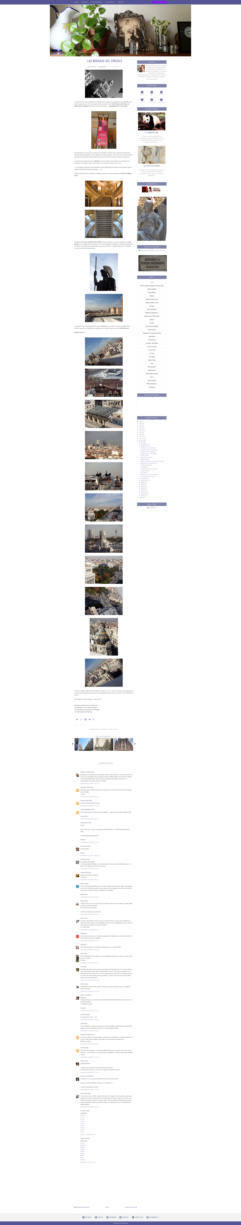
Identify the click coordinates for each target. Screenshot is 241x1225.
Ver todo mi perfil (151, 79)
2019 (141, 423)
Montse (82, 883)
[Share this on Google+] (80, 719)
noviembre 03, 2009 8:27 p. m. (89, 1044)
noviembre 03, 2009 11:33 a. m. (90, 991)
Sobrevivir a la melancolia (148, 463)
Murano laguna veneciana (152, 373)
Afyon (82, 1157)
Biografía (152, 319)
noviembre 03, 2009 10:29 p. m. (90, 1057)
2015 (141, 431)
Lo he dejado (152, 357)
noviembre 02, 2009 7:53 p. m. (89, 914)
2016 (141, 429)
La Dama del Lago (146, 465)
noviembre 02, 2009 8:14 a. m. (89, 805)
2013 (141, 434)
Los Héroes (143, 473)
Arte (152, 282)
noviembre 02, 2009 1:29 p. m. (89, 880)
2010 (141, 440)
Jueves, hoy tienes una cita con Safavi (152, 461)
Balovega (152, 296)
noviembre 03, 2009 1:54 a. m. (89, 963)
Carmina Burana (152, 340)
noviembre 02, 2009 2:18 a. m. (89, 783)
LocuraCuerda (144, 471)
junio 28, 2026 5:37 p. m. (88, 1134)
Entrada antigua (130, 1207)
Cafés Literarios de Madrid (152, 326)
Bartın (82, 1155)
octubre (143, 478)
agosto (143, 482)
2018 (141, 425)
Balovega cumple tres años (152, 302)
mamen (82, 1048)
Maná (152, 363)
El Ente (82, 984)
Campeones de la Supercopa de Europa (152, 333)
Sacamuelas (144, 467)
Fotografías (105, 729)
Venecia (152, 377)
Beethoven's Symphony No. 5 (152, 313)
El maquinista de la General (149, 450)
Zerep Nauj (84, 1093)
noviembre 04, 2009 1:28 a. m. (89, 1089)
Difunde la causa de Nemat (149, 474)
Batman (82, 1147)
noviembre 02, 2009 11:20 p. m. (90, 950)
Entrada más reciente (83, 1207)
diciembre (144, 444)
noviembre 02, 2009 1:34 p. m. (89, 897)
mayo (143, 488)
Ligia (82, 933)
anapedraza (84, 822)
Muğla (82, 1151)
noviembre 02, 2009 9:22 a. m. (89, 842)
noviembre (144, 446)
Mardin (82, 1149)
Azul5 (82, 1023)
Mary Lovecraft (85, 1076)
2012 (141, 436)
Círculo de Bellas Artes (95, 729)
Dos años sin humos (152, 346)
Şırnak (82, 1153)
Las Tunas (151, 353)
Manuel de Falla (152, 360)
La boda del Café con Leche (149, 469)
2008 (141, 497)
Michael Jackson (152, 370)
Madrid (110, 729)
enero (143, 495)
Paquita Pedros (85, 787)
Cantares (83, 859)
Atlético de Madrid (152, 289)
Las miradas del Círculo (147, 476)
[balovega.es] (152, 192)
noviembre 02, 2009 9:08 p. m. (89, 929)
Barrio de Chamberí (151, 309)
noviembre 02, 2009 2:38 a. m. (89, 796)
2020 (141, 421)
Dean (82, 953)
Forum (82, 1115)
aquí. (101, 169)
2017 (141, 427)
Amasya (82, 1159)
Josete (82, 918)
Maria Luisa (84, 995)
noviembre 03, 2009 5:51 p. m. (89, 1010)
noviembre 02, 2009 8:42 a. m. (89, 819)
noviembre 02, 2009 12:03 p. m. (90, 855)
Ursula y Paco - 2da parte (148, 453)
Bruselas (152, 323)
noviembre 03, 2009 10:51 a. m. (90, 980)
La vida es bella (151, 350)
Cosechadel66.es (85, 809)
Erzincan (83, 1145)
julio (142, 484)
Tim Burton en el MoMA (147, 448)
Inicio (107, 1207)
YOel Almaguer (151, 387)
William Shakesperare (152, 384)
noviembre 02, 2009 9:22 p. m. (89, 941)
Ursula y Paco (144, 455)
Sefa (81, 944)
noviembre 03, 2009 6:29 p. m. (89, 1019)
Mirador (115, 729)
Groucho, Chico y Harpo (147, 452)
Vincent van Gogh (152, 380)
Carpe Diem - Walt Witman (152, 343)
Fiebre (82, 1061)
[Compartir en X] (76, 719)
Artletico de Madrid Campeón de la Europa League (152, 286)
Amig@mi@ (84, 872)
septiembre (144, 480)
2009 (141, 442)
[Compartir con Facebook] (93, 719)
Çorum (82, 1143)
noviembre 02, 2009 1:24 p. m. (89, 869)
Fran (81, 967)
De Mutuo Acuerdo (146, 457)
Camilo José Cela (152, 330)
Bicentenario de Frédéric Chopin (151, 316)
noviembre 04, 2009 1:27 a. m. (89, 1072)
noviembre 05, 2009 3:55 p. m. (89, 1107)
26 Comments (114, 67)
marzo (143, 492)
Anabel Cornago (85, 1034)
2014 (141, 433)
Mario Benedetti (152, 367)
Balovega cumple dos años (152, 299)
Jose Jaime (83, 846)
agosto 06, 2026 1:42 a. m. (88, 1162)
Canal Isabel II (152, 336)
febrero (143, 493)
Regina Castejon (85, 772)
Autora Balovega (152, 292)
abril (142, 490)
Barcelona (151, 306)
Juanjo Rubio (84, 800)
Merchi (82, 901)
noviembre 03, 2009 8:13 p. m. (89, 1031)
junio (142, 486)
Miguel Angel (144, 459)
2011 (141, 438)
